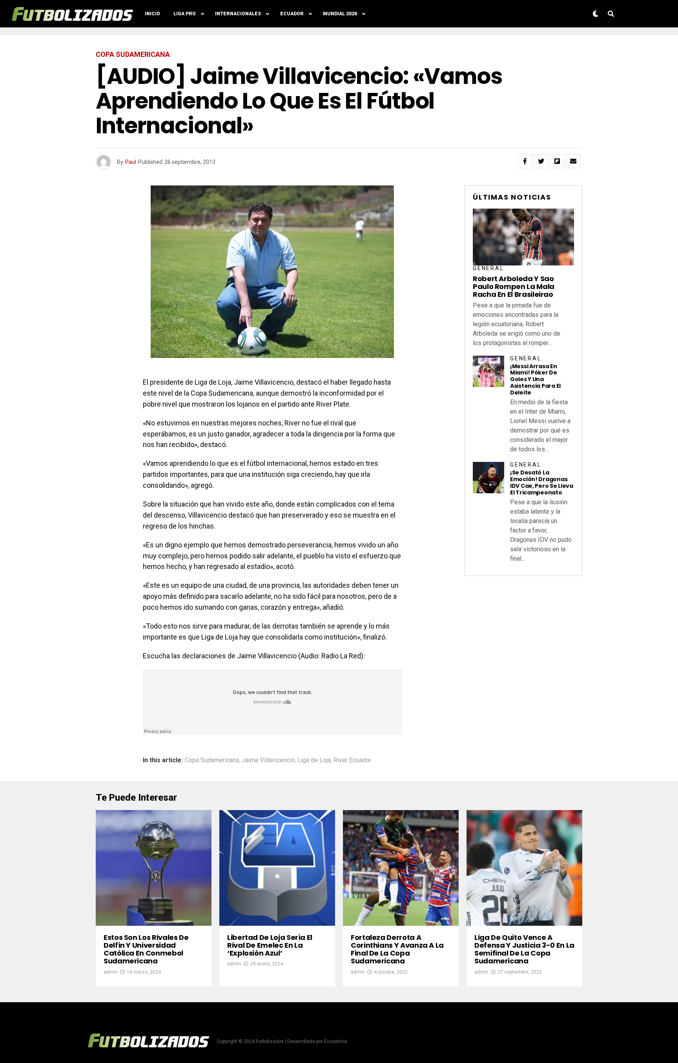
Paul (130, 162)
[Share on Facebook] (525, 161)
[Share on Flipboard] (557, 161)
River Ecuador (352, 760)
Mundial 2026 (340, 13)
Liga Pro (184, 13)
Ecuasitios (335, 1041)
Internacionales (238, 13)
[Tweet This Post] (541, 161)
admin (110, 972)
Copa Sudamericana (212, 760)
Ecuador (292, 13)
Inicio (152, 13)
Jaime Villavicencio (268, 760)
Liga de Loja (314, 760)
